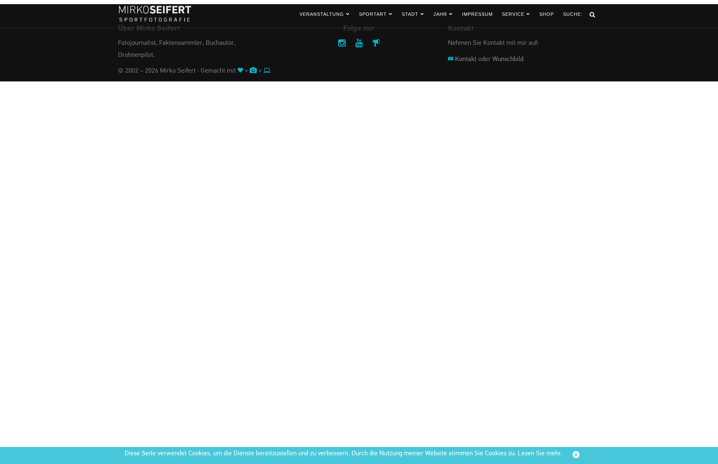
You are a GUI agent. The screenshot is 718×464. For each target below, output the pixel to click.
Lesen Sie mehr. (540, 453)
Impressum (477, 14)
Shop (546, 14)
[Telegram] (376, 43)
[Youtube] (359, 43)
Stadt (410, 14)
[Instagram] (342, 43)
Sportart (373, 14)
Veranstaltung (322, 14)
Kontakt (466, 59)
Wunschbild (508, 59)
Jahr (440, 14)
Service (513, 14)
